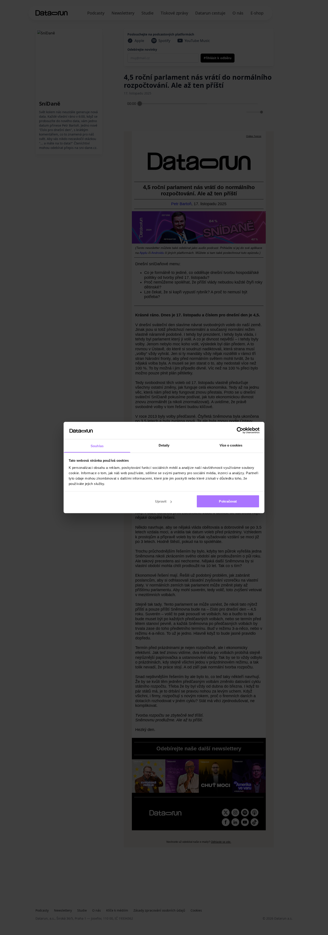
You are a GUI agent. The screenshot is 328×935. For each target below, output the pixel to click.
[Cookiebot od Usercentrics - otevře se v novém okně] (239, 430)
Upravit (161, 501)
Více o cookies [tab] (231, 445)
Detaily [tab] (164, 445)
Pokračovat (228, 501)
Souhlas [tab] (97, 446)
